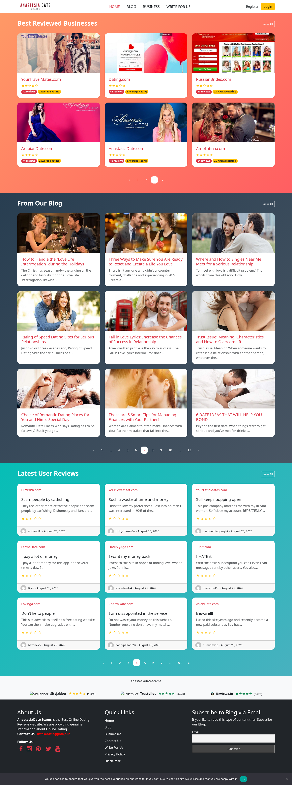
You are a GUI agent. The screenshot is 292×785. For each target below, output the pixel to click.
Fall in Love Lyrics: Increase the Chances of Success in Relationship (145, 339)
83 (180, 663)
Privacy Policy (115, 754)
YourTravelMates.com (41, 79)
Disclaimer (113, 761)
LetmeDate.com (33, 547)
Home (109, 720)
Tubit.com (203, 547)
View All (268, 24)
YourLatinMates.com (211, 490)
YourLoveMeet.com (123, 490)
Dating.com (119, 79)
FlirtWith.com (31, 490)
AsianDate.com (207, 604)
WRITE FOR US (178, 6)
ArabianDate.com (37, 148)
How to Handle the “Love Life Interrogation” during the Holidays (52, 262)
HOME (114, 6)
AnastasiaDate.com (126, 148)
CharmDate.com (121, 604)
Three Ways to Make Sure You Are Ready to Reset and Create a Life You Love (146, 262)
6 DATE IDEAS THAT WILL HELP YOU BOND (229, 417)
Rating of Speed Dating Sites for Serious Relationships (57, 339)
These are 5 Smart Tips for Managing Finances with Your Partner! (142, 417)
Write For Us (114, 747)
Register (252, 6)
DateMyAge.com (121, 547)
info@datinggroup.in (54, 734)
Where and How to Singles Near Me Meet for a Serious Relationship (228, 262)
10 (170, 450)
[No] (287, 779)
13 (189, 450)
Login (268, 6)
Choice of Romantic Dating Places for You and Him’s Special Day (55, 417)
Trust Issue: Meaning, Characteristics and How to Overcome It (230, 339)
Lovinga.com (30, 604)
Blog (108, 727)
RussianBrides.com (213, 79)
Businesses (113, 734)
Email (195, 732)
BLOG (131, 6)
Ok (243, 778)
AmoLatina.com (210, 148)
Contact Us (113, 741)
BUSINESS (151, 6)
